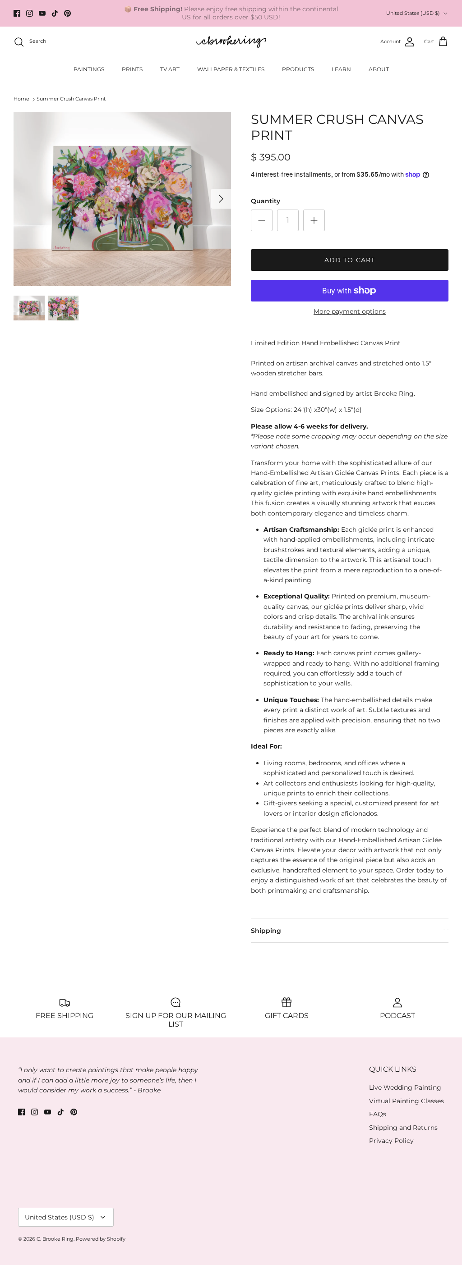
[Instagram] (29, 13)
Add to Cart (349, 260)
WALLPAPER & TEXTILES (230, 69)
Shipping (266, 931)
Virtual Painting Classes (406, 1101)
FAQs (377, 1114)
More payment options (350, 311)
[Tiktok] (54, 13)
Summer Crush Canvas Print (71, 99)
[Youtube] (42, 13)
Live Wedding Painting (405, 1087)
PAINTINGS (89, 69)
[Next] (221, 199)
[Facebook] (17, 13)
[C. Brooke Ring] (231, 42)
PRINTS (132, 69)
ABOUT (379, 69)
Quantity (265, 201)
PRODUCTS (298, 69)
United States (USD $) (413, 13)
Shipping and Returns (403, 1127)
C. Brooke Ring (55, 1239)
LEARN (341, 69)
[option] (122, 199)
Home (21, 99)
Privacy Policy (391, 1141)
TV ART (170, 69)
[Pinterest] (67, 13)
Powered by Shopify (100, 1239)
